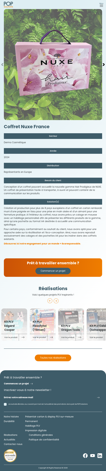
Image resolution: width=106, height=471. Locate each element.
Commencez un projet (16, 383)
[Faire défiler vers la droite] (56, 300)
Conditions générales (41, 435)
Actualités (9, 439)
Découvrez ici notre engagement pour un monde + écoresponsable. (42, 243)
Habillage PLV (32, 425)
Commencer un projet (53, 270)
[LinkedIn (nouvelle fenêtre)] (99, 455)
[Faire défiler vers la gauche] (49, 300)
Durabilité (9, 421)
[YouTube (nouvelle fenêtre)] (92, 455)
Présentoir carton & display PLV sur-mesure (49, 416)
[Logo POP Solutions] (10, 455)
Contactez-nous (13, 444)
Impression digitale (36, 430)
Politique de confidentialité (44, 439)
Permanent (31, 421)
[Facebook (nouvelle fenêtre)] (85, 455)
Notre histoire (11, 416)
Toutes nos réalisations (53, 357)
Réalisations (10, 435)
